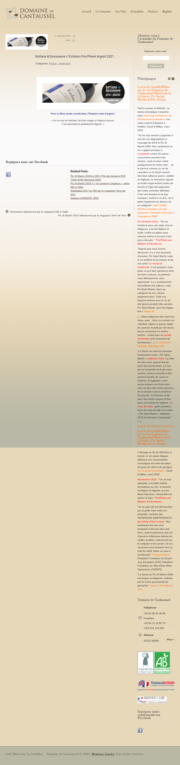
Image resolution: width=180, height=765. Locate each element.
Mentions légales (103, 754)
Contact (153, 11)
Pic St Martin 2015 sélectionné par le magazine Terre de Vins (94, 215)
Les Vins (120, 11)
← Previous (169, 78)
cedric (68, 40)
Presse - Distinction (59, 63)
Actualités (136, 11)
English (167, 11)
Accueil (86, 11)
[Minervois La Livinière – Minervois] (30, 13)
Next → (173, 78)
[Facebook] (8, 174)
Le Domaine (103, 11)
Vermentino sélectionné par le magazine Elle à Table (37, 212)
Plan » (170, 639)
